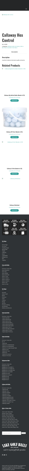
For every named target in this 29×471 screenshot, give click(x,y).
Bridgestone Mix (5, 365)
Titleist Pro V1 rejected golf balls (9, 348)
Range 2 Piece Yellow (7, 413)
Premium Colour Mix (6, 268)
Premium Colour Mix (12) (7, 416)
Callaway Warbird (6, 392)
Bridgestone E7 (5, 379)
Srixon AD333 (5, 273)
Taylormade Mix (6, 318)
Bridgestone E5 (5, 376)
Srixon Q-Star (5, 284)
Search (23, 433)
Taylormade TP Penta (7, 330)
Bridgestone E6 (5, 378)
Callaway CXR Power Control (8, 400)
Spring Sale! (4, 249)
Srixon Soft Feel (5, 275)
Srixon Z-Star (5, 276)
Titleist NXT (4, 352)
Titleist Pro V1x (5, 349)
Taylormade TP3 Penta (7, 332)
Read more (14, 100)
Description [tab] (14, 52)
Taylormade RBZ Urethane (8, 328)
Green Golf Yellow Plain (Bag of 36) (10, 427)
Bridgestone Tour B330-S (8, 367)
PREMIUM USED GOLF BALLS (14, 46)
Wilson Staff (5, 294)
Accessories (5, 306)
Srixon (3, 254)
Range (3, 301)
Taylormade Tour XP (7, 327)
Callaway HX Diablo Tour (7, 402)
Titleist (3, 251)
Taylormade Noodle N (7, 322)
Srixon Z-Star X (5, 278)
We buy (4, 303)
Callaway (4, 252)
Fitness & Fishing (6, 305)
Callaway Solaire (6, 403)
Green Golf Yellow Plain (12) (8, 418)
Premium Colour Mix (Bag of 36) (9, 425)
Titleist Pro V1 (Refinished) (8, 345)
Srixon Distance (5, 270)
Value (3, 298)
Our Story (4, 246)
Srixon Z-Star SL (5, 281)
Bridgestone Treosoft (7, 375)
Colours (4, 300)
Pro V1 (3, 341)
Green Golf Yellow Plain (7, 412)
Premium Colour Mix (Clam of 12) (10, 422)
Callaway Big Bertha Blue (7, 398)
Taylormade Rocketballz (7, 324)
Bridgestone (5, 257)
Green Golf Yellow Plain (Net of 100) (10, 421)
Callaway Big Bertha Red (7, 397)
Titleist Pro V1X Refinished (8, 346)
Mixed (3, 295)
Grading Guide (5, 248)
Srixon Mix (4, 271)
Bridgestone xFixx (6, 373)
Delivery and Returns (7, 308)
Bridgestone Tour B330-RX (8, 368)
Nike (3, 258)
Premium (4, 297)
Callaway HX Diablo (6, 395)
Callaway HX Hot (6, 394)
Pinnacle (4, 292)
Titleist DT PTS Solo (6, 355)
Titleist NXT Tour (6, 351)
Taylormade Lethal (6, 321)
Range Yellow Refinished (7, 415)
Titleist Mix (4, 343)
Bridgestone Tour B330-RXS (8, 370)
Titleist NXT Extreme (6, 354)
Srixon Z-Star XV (6, 279)
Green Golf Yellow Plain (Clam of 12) (10, 424)
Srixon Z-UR (4, 282)
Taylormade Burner (6, 319)
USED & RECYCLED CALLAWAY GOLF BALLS (12, 47)
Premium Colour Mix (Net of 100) (9, 419)
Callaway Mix (5, 389)
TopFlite (4, 260)
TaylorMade (5, 255)
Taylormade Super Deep (7, 325)
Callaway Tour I (5, 391)
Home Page (4, 244)
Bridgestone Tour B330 (7, 371)
